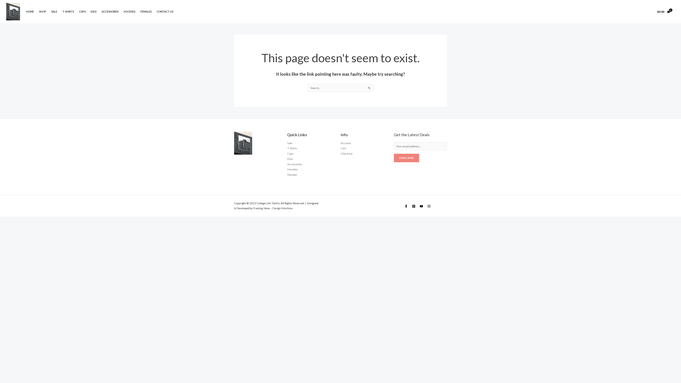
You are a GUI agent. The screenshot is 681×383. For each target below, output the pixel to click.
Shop (42, 11)
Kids (93, 11)
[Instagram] (429, 206)
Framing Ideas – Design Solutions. (273, 208)
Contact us (165, 11)
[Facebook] (406, 206)
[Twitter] (413, 206)
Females (146, 11)
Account (346, 143)
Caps (82, 11)
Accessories (110, 11)
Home (30, 11)
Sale (54, 11)
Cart (343, 148)
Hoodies (129, 11)
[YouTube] (421, 206)
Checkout (347, 153)
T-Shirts (68, 11)
